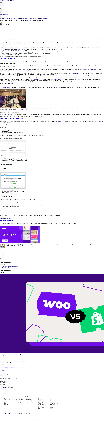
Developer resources (30, 399)
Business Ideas (2, 18)
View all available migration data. (5, 197)
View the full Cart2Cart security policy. (6, 212)
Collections (17, 401)
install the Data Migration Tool (21, 49)
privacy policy (5, 378)
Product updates (41, 401)
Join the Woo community (54, 401)
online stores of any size (41, 61)
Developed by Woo (19, 402)
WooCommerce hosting (42, 405)
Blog (39, 398)
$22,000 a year (78, 65)
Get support (12, 0)
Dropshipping (15, 18)
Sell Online (44, 18)
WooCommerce (6, 398)
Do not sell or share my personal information (53, 405)
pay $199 (18, 70)
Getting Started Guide (99, 121)
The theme (56, 123)
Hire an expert (7, 0)
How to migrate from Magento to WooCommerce (11, 118)
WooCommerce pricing (7, 399)
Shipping (47, 18)
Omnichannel (35, 18)
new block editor (81, 79)
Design (11, 18)
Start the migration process (6, 220)
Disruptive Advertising (76, 73)
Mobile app (6, 404)
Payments (38, 18)
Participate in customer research (41, 407)
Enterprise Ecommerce (25, 18)
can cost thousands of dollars (8, 65)
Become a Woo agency (30, 400)
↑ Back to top (2, 45)
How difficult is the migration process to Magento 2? (12, 44)
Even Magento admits (3, 75)
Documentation (40, 399)
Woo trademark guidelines (54, 402)
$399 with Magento (80, 69)
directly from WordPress (34, 79)
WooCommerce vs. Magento (6, 58)
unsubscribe (12, 378)
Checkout (5, 402)
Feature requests (41, 404)
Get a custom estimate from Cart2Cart (6, 218)
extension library (8, 81)
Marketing (31, 18)
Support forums (40, 409)
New (16, 400)
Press (51, 399)
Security (41, 18)
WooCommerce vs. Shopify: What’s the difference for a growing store (13, 354)
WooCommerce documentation (5, 87)
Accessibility (40, 408)
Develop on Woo (2, 0)
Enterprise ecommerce (7, 405)
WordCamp (41, 108)
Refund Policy (52, 407)
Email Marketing (19, 18)
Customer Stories (7, 18)
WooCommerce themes (19, 399)
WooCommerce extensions (20, 398)
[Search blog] (1, 8)
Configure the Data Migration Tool (7, 50)
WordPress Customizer (57, 79)
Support (4, 387)
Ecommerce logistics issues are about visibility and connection (11, 367)
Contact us (51, 408)
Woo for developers (30, 398)
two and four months (96, 47)
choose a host (62, 121)
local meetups (20, 108)
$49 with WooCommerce (28, 70)
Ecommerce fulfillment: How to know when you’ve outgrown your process (13, 361)
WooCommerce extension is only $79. (92, 69)
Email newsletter (41, 402)
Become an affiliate (30, 402)
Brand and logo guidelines (54, 403)
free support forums (53, 87)
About (51, 398)
